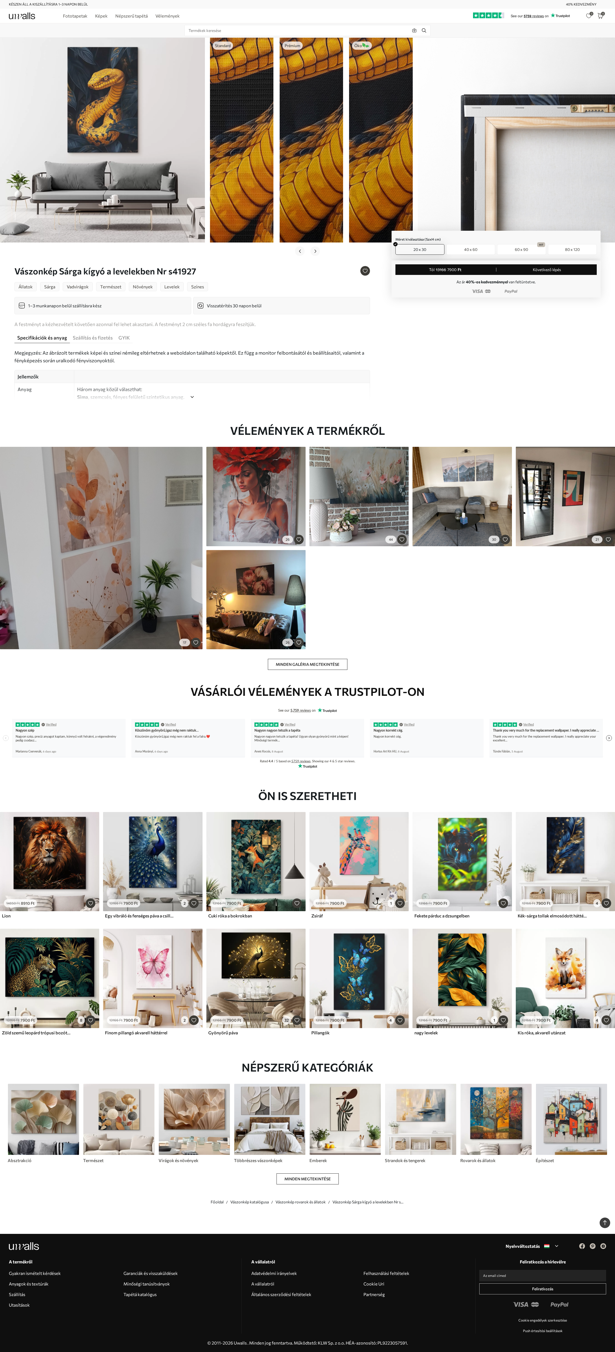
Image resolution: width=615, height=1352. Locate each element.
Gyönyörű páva (223, 1032)
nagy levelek (426, 1032)
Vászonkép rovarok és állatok (301, 1202)
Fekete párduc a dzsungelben (441, 915)
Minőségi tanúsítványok (146, 1283)
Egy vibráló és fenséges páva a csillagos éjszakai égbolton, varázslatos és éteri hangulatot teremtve (140, 915)
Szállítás (17, 1294)
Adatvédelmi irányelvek (274, 1273)
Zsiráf (317, 915)
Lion (6, 915)
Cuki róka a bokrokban (230, 915)
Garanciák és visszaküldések (150, 1273)
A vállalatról (262, 1283)
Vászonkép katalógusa (249, 1202)
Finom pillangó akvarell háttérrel (136, 1032)
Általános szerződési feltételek (281, 1294)
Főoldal (217, 1202)
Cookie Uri (373, 1283)
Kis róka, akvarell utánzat (542, 1032)
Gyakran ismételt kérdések (35, 1273)
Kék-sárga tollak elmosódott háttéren (553, 915)
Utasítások (19, 1305)
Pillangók (320, 1032)
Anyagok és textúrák (29, 1283)
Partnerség (374, 1294)
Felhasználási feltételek (386, 1273)
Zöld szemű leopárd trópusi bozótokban (37, 1032)
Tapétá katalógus (140, 1294)
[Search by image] (414, 30)
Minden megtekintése (307, 1178)
